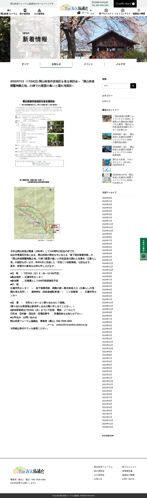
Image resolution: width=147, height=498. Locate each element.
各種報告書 (127, 471)
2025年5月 (107, 247)
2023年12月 (107, 302)
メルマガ (120, 64)
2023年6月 (107, 322)
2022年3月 (107, 371)
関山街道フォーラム (9, 14)
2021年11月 (107, 384)
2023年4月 (107, 329)
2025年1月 (107, 260)
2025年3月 (107, 253)
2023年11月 (107, 306)
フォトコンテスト (122, 13)
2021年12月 (107, 381)
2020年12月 (107, 420)
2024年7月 (107, 279)
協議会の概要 (139, 13)
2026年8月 (107, 198)
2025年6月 (107, 244)
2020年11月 (107, 424)
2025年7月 (107, 240)
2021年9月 (107, 391)
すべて (25, 64)
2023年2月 (107, 335)
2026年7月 (107, 201)
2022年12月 (107, 342)
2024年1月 (107, 299)
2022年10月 (107, 348)
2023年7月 (107, 319)
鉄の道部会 (25, 14)
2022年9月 (107, 352)
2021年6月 (107, 401)
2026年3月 (107, 214)
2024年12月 (107, 263)
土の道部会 (39, 14)
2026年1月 (107, 221)
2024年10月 (107, 270)
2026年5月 (107, 208)
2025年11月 (107, 227)
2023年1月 (107, 338)
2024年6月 (107, 283)
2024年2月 (107, 296)
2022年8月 (107, 355)
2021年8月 (107, 394)
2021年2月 (107, 414)
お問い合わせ (125, 4)
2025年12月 (107, 224)
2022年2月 (107, 374)
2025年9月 (107, 234)
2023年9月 (107, 312)
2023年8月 (107, 316)
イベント (88, 64)
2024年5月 (107, 286)
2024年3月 (107, 293)
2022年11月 (107, 345)
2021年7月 (107, 397)
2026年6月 (107, 204)
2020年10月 (107, 427)
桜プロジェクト (106, 13)
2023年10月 (107, 309)
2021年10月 (107, 387)
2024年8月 (107, 276)
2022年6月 (107, 361)
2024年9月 (107, 273)
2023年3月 (107, 332)
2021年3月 (107, 410)
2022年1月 (107, 378)
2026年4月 (107, 211)
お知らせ (56, 64)
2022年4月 (107, 368)
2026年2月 (107, 217)
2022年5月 (107, 365)
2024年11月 (107, 266)
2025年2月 (107, 257)
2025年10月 (107, 231)
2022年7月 (107, 358)
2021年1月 (107, 417)
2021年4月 (107, 407)
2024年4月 (107, 289)
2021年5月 (107, 404)
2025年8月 (107, 237)
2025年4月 (107, 250)
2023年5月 (107, 325)
